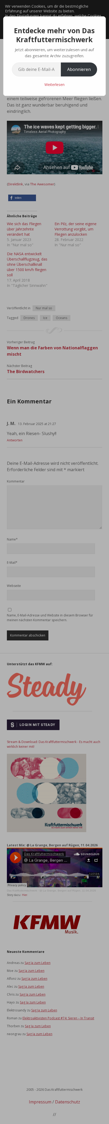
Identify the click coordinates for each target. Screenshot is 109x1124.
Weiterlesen (54, 84)
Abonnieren (79, 69)
